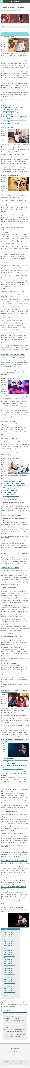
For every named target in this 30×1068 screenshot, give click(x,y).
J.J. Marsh (8, 1034)
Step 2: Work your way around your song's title (14, 483)
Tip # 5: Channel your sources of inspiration (13, 769)
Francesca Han (9, 1024)
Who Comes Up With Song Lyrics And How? (13, 107)
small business (18, 99)
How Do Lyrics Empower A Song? (11, 105)
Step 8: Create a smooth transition (11, 496)
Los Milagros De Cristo (11, 1015)
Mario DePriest (9, 1018)
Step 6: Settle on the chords (9, 492)
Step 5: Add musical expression (10, 490)
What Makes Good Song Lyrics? (10, 112)
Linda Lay (8, 1029)
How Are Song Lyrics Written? (10, 114)
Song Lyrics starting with (9, 932)
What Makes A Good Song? (9, 111)
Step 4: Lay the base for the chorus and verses (14, 488)
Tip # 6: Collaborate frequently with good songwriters (15, 771)
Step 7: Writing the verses (9, 494)
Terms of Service (17, 1063)
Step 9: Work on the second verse (11, 498)
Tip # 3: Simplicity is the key (9, 763)
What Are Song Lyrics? (8, 103)
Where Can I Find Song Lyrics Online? (11, 123)
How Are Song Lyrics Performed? (10, 109)
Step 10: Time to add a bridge (10, 499)
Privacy (10, 1063)
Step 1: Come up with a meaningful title (12, 481)
